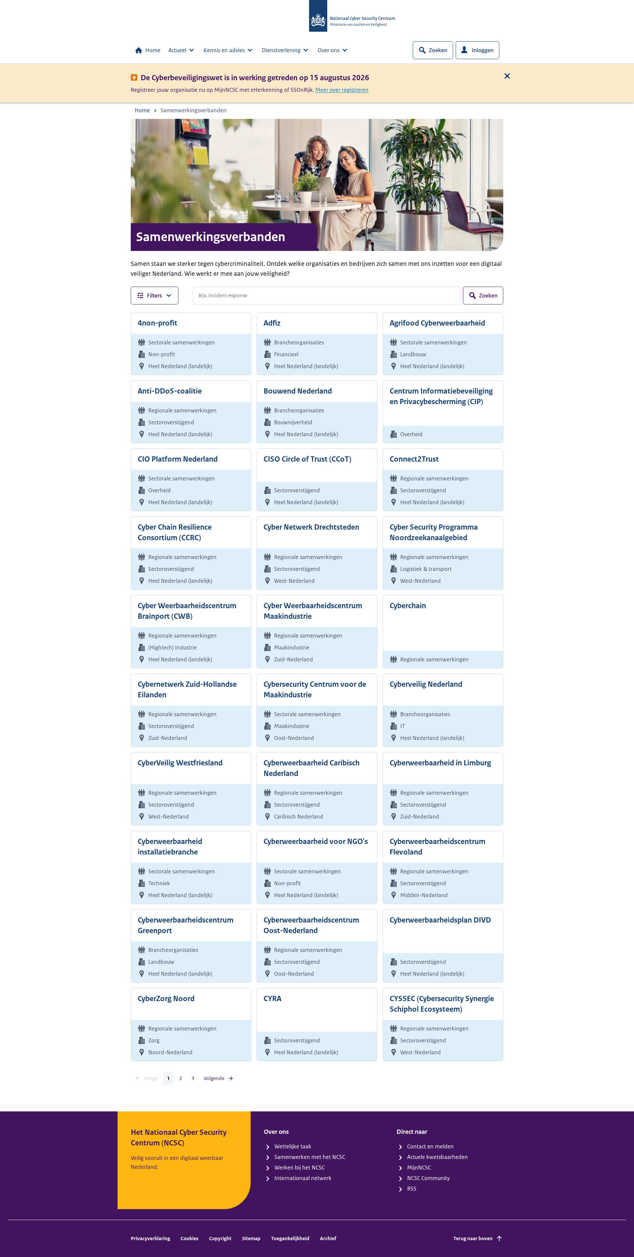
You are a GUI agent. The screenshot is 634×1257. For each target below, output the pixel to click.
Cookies (189, 1238)
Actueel (177, 50)
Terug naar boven (473, 1238)
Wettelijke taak (292, 1146)
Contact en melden (430, 1146)
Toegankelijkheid (290, 1238)
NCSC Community (428, 1178)
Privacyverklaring (150, 1238)
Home (152, 50)
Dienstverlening (281, 50)
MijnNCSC (419, 1167)
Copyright (220, 1238)
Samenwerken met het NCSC (309, 1157)
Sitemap (251, 1238)
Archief (328, 1238)
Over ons (328, 50)
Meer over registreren (342, 89)
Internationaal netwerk (303, 1178)
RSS (411, 1188)
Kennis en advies (224, 50)
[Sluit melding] (507, 76)
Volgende (214, 1078)
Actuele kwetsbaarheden (437, 1157)
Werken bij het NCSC (299, 1167)
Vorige (151, 1078)
